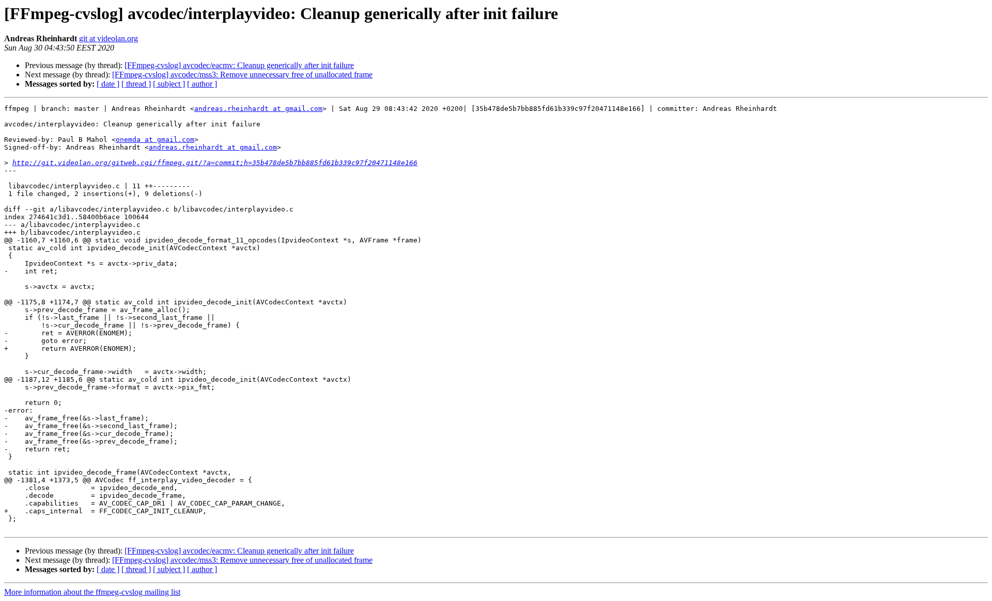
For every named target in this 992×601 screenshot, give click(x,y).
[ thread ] (136, 83)
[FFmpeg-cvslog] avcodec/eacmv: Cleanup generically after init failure (239, 65)
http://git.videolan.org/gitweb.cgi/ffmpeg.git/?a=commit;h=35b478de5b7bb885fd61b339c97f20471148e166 (214, 163)
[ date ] (108, 83)
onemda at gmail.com (155, 139)
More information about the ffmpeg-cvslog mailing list (92, 592)
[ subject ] (169, 83)
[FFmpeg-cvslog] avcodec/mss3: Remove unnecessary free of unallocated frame (242, 74)
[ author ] (202, 83)
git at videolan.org (108, 38)
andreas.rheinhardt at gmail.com (258, 108)
